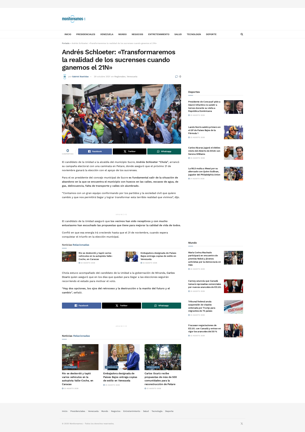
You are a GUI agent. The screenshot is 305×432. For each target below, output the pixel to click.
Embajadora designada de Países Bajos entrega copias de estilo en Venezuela (158, 256)
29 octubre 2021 (102, 76)
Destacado (70, 367)
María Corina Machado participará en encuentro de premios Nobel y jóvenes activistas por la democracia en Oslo (204, 258)
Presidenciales (85, 34)
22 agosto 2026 (87, 263)
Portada (65, 43)
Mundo (122, 34)
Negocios (137, 34)
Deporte (211, 34)
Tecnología (194, 34)
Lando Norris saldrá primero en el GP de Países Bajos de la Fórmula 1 (204, 130)
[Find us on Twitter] (242, 424)
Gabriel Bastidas (80, 76)
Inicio (67, 34)
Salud (178, 34)
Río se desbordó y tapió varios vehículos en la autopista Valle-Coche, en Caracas (96, 256)
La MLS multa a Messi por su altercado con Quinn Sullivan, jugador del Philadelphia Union (204, 171)
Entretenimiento (158, 34)
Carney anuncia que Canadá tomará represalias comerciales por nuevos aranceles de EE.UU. (204, 284)
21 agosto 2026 (197, 179)
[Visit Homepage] (74, 19)
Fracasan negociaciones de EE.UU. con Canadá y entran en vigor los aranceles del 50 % (204, 328)
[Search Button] (242, 34)
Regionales (119, 76)
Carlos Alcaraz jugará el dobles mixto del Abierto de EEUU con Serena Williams (204, 150)
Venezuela (106, 34)
